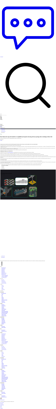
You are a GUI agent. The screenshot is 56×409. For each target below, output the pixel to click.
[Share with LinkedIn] (1, 140)
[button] (28, 87)
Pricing (1, 126)
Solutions (1, 303)
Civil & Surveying (3, 131)
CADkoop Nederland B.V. (10, 152)
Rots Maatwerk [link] (3, 132)
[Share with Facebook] (0, 140)
